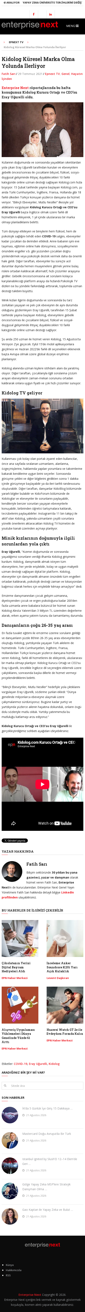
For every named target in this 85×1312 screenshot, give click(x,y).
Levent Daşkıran (58, 978)
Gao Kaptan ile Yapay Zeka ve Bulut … (47, 1210)
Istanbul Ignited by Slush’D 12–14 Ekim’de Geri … (49, 1161)
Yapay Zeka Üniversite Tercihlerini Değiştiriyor (46, 2)
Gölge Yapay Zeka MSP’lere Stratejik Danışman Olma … (46, 1186)
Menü (70, 26)
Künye (10, 1265)
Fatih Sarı (8, 74)
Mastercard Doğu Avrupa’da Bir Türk (46, 1134)
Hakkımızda (13, 1270)
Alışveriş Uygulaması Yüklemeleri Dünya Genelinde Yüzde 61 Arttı (18, 1036)
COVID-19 (20, 1064)
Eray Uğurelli (38, 1064)
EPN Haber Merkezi (15, 978)
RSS (8, 1275)
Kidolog (54, 1064)
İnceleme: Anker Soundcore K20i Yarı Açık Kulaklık (62, 967)
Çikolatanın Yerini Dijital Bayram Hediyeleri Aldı (16, 967)
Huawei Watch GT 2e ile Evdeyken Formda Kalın (65, 1032)
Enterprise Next (15, 87)
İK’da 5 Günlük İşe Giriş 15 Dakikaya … (47, 1108)
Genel (65, 74)
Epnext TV (52, 74)
